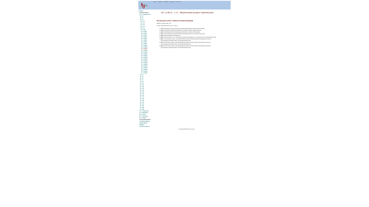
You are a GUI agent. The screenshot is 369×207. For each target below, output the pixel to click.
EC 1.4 (141, 74)
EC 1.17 (142, 97)
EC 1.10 (142, 85)
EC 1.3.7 (143, 28)
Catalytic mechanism (144, 121)
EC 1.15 (142, 93)
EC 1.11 (142, 86)
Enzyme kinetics (143, 123)
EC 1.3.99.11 (144, 48)
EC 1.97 (142, 105)
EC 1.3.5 (143, 26)
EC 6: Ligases (142, 117)
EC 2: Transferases (144, 111)
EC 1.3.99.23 (144, 69)
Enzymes (141, 11)
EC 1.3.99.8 (144, 43)
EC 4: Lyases (142, 114)
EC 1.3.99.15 (144, 55)
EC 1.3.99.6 (144, 40)
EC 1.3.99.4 (144, 36)
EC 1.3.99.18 (144, 61)
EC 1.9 (141, 83)
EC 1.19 (142, 100)
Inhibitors (141, 124)
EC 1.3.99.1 (144, 31)
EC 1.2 (141, 17)
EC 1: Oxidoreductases (145, 14)
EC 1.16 (142, 95)
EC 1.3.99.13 (144, 52)
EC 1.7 (141, 79)
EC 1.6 (141, 78)
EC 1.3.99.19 (144, 62)
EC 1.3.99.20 (144, 64)
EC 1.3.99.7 (144, 42)
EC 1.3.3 (143, 24)
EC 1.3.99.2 (144, 33)
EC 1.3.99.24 (144, 71)
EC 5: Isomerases (143, 116)
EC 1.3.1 (143, 21)
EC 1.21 (142, 104)
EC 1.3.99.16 (144, 57)
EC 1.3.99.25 (144, 73)
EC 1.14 (142, 92)
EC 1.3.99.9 (144, 45)
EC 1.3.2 (143, 23)
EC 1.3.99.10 (144, 47)
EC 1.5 (141, 76)
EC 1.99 (142, 109)
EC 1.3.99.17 (144, 59)
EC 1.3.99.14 (144, 54)
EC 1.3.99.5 (144, 38)
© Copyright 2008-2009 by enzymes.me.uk (186, 129)
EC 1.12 (142, 88)
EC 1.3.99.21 (144, 66)
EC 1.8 (141, 81)
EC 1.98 (142, 107)
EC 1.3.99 (143, 29)
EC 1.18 (142, 98)
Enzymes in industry (144, 126)
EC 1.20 (142, 102)
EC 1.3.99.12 (144, 50)
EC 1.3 (141, 19)
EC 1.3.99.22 (144, 67)
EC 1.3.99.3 (144, 35)
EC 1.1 (141, 16)
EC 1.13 (142, 90)
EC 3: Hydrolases (143, 112)
